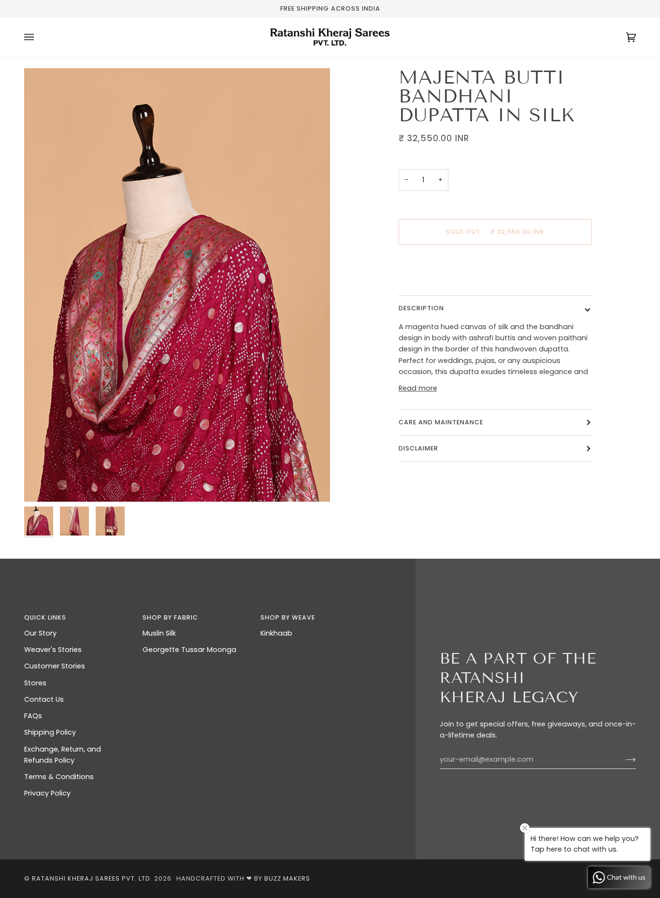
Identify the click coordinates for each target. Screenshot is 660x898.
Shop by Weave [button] (287, 617)
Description (421, 308)
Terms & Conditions (59, 777)
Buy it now (495, 272)
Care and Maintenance (441, 422)
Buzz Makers (287, 878)
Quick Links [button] (45, 617)
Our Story (40, 633)
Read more (418, 388)
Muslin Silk (159, 633)
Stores (35, 683)
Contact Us (44, 699)
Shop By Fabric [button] (170, 617)
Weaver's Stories (53, 649)
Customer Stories (54, 666)
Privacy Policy (47, 793)
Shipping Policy (50, 732)
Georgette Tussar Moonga (189, 649)
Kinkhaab (276, 633)
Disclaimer (419, 448)
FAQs (33, 716)
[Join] (623, 760)
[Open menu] (38, 37)
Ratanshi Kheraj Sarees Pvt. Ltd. (92, 878)
